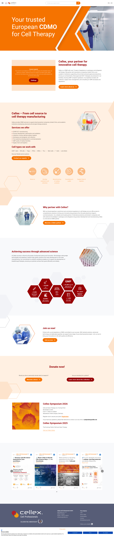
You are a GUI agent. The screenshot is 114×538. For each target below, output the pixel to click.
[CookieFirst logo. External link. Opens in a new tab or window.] (1, 530)
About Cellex (83, 514)
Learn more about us (67, 87)
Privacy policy (62, 529)
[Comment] (17, 488)
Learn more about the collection (79, 379)
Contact (82, 518)
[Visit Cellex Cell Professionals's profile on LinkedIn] (14, 454)
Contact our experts (20, 158)
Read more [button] (16, 463)
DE (111, 3)
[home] (11, 3)
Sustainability (83, 516)
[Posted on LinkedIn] (31, 455)
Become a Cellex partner (53, 223)
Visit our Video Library (49, 430)
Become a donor (32, 379)
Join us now (49, 340)
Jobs (81, 512)
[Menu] (2, 3)
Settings (33, 80)
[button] (11, 471)
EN (108, 3)
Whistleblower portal (85, 520)
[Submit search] (78, 3)
